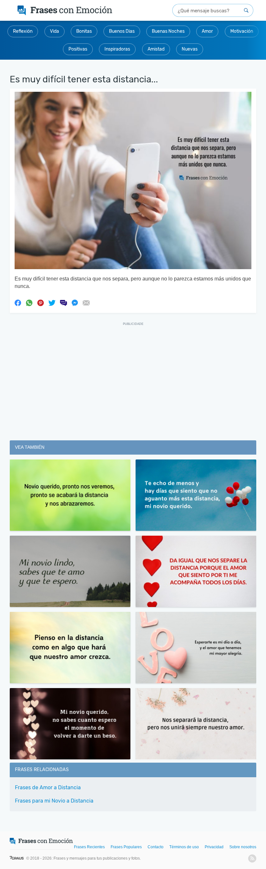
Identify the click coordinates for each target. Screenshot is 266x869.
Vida (54, 31)
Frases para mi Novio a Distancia (54, 801)
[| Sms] (63, 302)
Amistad (156, 49)
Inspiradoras (117, 49)
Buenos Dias (122, 31)
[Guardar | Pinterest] (40, 302)
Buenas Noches (168, 31)
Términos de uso (184, 847)
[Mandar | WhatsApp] (29, 302)
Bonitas (84, 31)
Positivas (77, 49)
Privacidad (214, 847)
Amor (207, 31)
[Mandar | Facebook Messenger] (74, 302)
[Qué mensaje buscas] (246, 10)
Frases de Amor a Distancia (48, 787)
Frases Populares (126, 847)
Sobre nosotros (242, 847)
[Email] (86, 302)
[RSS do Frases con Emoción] (252, 858)
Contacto (155, 847)
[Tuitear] (52, 302)
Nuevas (190, 49)
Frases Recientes (89, 847)
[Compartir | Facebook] (18, 302)
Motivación (241, 31)
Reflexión (22, 31)
